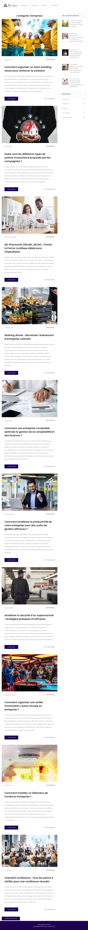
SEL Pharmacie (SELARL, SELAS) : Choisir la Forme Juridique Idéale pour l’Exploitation (28, 248)
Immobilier (54, 5)
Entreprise (24, 5)
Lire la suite (11, 98)
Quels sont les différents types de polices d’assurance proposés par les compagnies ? (27, 157)
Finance (44, 5)
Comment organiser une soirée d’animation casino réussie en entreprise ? (23, 706)
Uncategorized (67, 117)
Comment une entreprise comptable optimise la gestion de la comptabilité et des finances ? (29, 432)
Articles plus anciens (11, 918)
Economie (34, 5)
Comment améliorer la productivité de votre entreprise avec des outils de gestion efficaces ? (28, 525)
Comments (51, 98)
